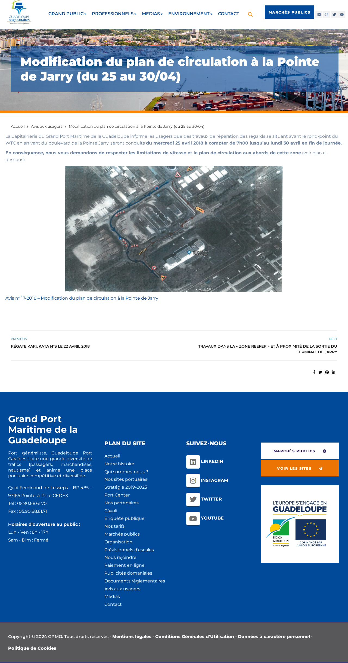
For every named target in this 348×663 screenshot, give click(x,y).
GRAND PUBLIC (65, 13)
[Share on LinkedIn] (333, 372)
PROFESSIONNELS (112, 13)
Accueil (112, 456)
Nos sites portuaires (125, 479)
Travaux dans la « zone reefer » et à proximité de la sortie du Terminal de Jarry (267, 349)
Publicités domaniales (128, 573)
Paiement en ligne (124, 565)
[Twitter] (334, 14)
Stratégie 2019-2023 (125, 487)
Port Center (117, 495)
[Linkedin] (318, 14)
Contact (113, 604)
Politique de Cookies (32, 648)
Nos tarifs (114, 526)
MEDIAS (151, 13)
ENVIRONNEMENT (189, 13)
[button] (251, 14)
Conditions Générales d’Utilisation (194, 636)
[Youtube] (341, 14)
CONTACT (228, 13)
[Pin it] (327, 372)
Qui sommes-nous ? (126, 471)
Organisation (118, 542)
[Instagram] (326, 14)
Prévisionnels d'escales (129, 549)
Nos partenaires (121, 502)
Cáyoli (110, 510)
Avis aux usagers (122, 588)
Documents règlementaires (134, 581)
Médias (112, 596)
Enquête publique (124, 518)
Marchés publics (122, 534)
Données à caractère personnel (274, 636)
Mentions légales (131, 636)
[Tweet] (320, 372)
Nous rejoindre (120, 557)
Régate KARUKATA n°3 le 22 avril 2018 (50, 346)
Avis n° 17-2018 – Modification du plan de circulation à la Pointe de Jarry (81, 298)
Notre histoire (119, 463)
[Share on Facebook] (314, 372)
